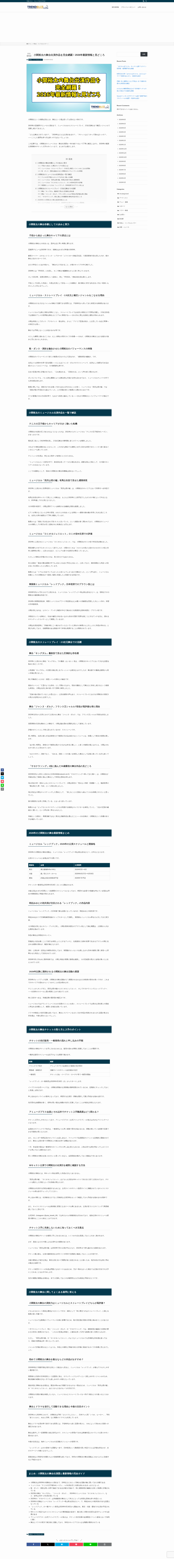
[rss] (143, 1)
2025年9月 (122, 161)
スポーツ (122, 206)
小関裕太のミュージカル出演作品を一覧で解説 (55, 174)
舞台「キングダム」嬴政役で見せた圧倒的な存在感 (57, 191)
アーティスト (123, 198)
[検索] (146, 1)
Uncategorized (124, 193)
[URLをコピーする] (105, 1544)
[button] (33, 1544)
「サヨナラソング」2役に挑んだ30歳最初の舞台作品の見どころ (61, 196)
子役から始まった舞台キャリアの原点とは (54, 166)
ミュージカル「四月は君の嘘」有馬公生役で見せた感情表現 (60, 180)
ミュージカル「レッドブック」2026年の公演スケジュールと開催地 (62, 202)
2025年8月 (122, 165)
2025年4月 (122, 178)
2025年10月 (123, 157)
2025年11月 (122, 153)
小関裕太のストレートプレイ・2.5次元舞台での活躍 (57, 188)
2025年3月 (122, 182)
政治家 (121, 219)
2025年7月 (122, 170)
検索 (143, 54)
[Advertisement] (87, 27)
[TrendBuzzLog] (38, 7)
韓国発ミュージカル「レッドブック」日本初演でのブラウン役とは (62, 185)
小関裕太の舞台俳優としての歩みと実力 (52, 163)
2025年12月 (123, 149)
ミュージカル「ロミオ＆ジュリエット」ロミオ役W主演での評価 (61, 182)
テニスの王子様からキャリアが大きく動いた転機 (56, 177)
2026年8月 (122, 119)
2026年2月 (122, 140)
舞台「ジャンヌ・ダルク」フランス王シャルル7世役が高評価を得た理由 (64, 194)
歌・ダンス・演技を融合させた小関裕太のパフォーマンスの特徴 (61, 171)
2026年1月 (122, 144)
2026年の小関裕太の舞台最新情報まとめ (52, 200)
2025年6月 (122, 174)
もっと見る (69, 206)
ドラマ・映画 (123, 210)
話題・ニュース (124, 227)
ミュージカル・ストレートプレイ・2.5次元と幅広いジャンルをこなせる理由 (65, 168)
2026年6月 (122, 123)
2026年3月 (122, 136)
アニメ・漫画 (123, 202)
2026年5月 (122, 128)
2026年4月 (122, 132)
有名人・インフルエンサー (35, 59)
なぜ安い (122, 214)
